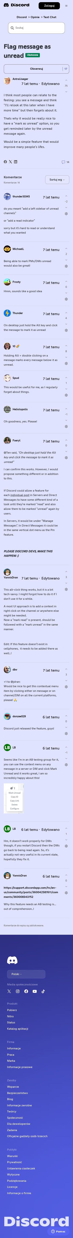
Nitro (10, 1016)
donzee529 (19, 716)
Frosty (17, 282)
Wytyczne (13, 1174)
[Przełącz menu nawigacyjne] (66, 6)
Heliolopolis (20, 409)
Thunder (18, 313)
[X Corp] (10, 161)
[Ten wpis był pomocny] (66, 80)
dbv (15, 669)
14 (67, 162)
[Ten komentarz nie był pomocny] (66, 207)
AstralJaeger (20, 79)
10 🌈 (16, 346)
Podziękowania (16, 1180)
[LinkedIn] (15, 161)
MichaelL (18, 249)
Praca (10, 1054)
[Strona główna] (16, 6)
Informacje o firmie (19, 1193)
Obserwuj (36, 68)
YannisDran (11, 577)
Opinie (35, 17)
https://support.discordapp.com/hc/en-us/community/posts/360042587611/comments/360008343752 (31, 892)
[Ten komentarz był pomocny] (66, 196)
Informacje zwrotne (19, 1105)
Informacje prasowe (19, 1067)
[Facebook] (5, 161)
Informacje (14, 1048)
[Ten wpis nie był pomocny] (66, 91)
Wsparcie (13, 1086)
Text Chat (49, 17)
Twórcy (11, 1111)
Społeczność (15, 1117)
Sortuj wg (56, 179)
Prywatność (14, 1162)
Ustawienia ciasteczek (21, 1168)
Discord (22, 17)
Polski (16, 974)
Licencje (12, 1187)
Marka (11, 1060)
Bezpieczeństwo (17, 1093)
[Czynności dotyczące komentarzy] (66, 213)
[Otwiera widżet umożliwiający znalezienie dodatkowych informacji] (58, 1231)
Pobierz (12, 1010)
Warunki (12, 1156)
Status (11, 1022)
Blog (10, 1099)
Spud (16, 378)
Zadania (12, 1130)
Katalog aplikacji (17, 1028)
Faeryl (16, 440)
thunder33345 (21, 196)
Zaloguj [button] (49, 5)
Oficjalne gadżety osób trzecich (27, 1136)
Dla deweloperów (18, 1123)
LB (14, 747)
